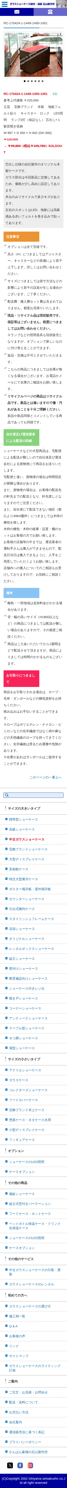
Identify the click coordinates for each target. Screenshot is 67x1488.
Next (58, 55)
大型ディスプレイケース (26, 859)
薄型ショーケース (22, 1048)
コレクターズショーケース (28, 1090)
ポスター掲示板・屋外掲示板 (30, 889)
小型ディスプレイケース (26, 1130)
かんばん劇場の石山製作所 (28, 1452)
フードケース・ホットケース (30, 1214)
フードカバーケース (23, 1100)
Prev (9, 55)
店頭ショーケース (22, 929)
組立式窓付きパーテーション (30, 1204)
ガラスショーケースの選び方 (30, 1306)
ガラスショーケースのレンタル (31, 1284)
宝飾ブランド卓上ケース (26, 1110)
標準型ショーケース (23, 819)
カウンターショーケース (26, 899)
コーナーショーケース (25, 1008)
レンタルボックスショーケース (31, 949)
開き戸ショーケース (23, 998)
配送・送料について (23, 1402)
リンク (14, 1346)
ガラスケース (18, 1080)
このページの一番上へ (45, 777)
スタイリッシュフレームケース (31, 919)
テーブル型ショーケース (26, 1028)
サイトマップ (18, 1356)
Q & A (13, 1326)
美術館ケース (18, 869)
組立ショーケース (22, 958)
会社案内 (15, 1422)
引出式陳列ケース (22, 909)
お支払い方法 (18, 1412)
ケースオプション (22, 1172)
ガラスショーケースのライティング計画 (35, 1368)
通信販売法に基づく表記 (26, 1432)
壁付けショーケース (23, 968)
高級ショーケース (22, 829)
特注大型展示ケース (23, 879)
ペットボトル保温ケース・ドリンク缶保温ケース (35, 1226)
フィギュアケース (22, 1140)
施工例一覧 (17, 1316)
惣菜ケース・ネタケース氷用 (30, 1120)
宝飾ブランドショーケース (28, 849)
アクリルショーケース (25, 1070)
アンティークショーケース (28, 1018)
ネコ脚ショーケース (23, 1038)
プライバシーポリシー (25, 1442)
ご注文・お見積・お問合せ (28, 1392)
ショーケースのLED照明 (26, 1162)
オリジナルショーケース (26, 939)
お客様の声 (17, 1336)
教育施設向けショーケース (28, 978)
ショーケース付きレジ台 (26, 988)
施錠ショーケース (22, 1194)
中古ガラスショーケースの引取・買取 (35, 1272)
